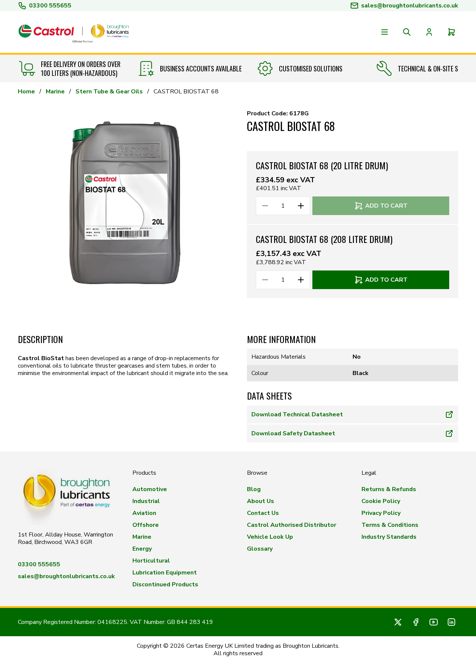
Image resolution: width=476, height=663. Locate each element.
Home (26, 91)
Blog (254, 489)
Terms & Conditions (389, 525)
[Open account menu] (429, 32)
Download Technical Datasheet (297, 414)
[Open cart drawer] (451, 32)
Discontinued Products (165, 584)
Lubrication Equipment (164, 572)
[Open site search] (407, 32)
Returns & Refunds (388, 489)
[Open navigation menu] (384, 32)
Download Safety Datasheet (293, 433)
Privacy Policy (381, 513)
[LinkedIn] (451, 622)
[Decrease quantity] (265, 206)
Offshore (145, 525)
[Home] (73, 32)
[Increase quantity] (301, 206)
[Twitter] (398, 622)
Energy (142, 548)
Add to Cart (386, 206)
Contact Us (263, 513)
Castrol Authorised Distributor (291, 525)
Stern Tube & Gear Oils (109, 91)
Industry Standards (388, 537)
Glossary (260, 548)
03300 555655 (50, 5)
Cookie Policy (380, 501)
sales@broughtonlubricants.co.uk (66, 576)
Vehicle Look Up (270, 537)
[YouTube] (433, 622)
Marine (55, 91)
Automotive (149, 489)
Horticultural (151, 560)
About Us (260, 501)
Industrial (146, 501)
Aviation (144, 513)
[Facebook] (415, 622)
